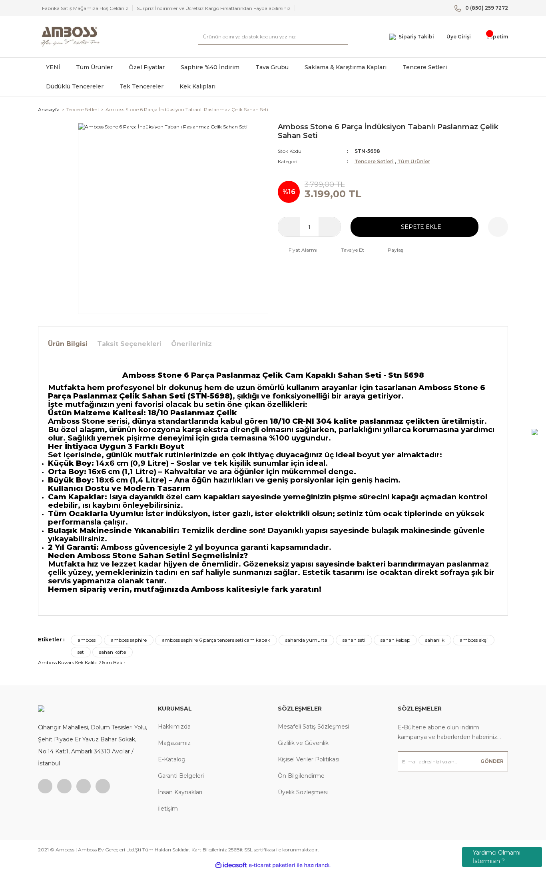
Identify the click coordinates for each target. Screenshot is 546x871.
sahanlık (434, 640)
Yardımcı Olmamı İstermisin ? (496, 857)
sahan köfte (112, 652)
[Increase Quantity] (330, 226)
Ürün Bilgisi (68, 344)
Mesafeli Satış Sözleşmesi (313, 726)
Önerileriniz (191, 344)
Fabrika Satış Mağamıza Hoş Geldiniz (85, 8)
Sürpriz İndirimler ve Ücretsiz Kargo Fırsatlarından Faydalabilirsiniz (214, 8)
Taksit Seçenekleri (129, 344)
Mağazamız (174, 743)
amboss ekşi (474, 640)
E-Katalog (171, 759)
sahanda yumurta (306, 640)
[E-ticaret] (272, 865)
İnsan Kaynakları (180, 792)
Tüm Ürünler (413, 161)
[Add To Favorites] (498, 227)
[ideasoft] (231, 865)
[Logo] (70, 37)
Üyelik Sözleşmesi (303, 792)
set (81, 652)
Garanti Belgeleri (181, 775)
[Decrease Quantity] (289, 226)
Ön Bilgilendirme (301, 775)
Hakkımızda (174, 726)
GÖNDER (492, 761)
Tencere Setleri (374, 161)
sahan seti (354, 640)
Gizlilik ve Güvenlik (303, 743)
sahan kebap (395, 640)
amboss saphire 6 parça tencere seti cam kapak (216, 640)
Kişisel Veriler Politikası (308, 759)
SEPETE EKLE (421, 226)
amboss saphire (129, 640)
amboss (87, 640)
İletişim (168, 808)
